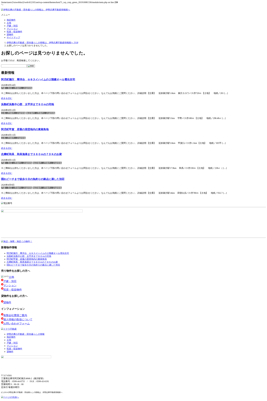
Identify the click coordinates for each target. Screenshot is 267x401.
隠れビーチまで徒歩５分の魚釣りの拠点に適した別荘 (33, 179)
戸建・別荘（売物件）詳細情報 (16, 88)
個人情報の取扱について (17, 319)
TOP (42, 42)
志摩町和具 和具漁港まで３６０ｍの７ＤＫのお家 (31, 154)
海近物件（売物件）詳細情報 (40, 113)
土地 (9, 23)
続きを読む (6, 98)
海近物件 (11, 20)
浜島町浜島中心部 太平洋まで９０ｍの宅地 (27, 104)
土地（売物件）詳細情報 (13, 113)
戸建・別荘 (12, 26)
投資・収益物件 (14, 31)
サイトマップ (13, 37)
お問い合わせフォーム (16, 323)
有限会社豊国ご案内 (15, 315)
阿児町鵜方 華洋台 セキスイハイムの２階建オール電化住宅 (38, 79)
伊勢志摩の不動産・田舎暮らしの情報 (25, 334)
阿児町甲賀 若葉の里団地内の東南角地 (25, 129)
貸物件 (10, 34)
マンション (12, 29)
